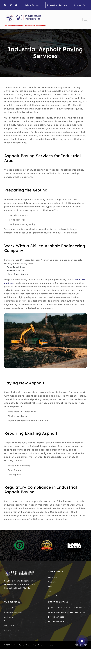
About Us (52, 577)
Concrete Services (13, 612)
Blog (50, 586)
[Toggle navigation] (85, 20)
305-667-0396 (57, 622)
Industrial (9, 625)
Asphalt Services (12, 608)
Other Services (11, 630)
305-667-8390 (57, 617)
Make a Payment (33, 5)
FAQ (50, 591)
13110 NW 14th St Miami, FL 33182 (68, 608)
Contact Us (79, 5)
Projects (52, 582)
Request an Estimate (57, 5)
